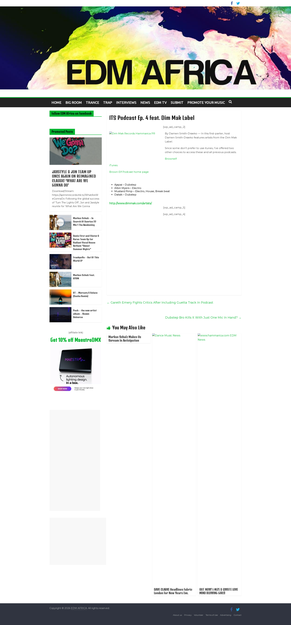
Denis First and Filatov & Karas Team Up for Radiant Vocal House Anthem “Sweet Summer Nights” (86, 242)
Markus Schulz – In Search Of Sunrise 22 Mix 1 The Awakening (84, 221)
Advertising (225, 615)
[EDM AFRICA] (145, 48)
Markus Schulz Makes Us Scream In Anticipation (124, 338)
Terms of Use (212, 615)
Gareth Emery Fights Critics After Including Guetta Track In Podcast (160, 302)
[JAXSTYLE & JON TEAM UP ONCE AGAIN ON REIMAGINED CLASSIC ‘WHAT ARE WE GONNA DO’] (76, 139)
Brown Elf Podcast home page (129, 171)
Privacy (188, 615)
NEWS (145, 102)
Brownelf (171, 158)
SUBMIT (177, 102)
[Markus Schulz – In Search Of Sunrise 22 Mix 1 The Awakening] (60, 216)
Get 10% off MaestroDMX (75, 340)
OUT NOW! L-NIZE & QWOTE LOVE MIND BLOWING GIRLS (218, 591)
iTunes (113, 165)
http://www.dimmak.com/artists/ (130, 203)
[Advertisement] (75, 460)
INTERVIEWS (126, 102)
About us (177, 615)
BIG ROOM (74, 102)
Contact (237, 615)
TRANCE (92, 102)
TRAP (107, 102)
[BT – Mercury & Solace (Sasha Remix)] (60, 291)
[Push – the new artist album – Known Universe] (60, 308)
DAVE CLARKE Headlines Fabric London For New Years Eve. (173, 591)
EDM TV (160, 102)
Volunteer (198, 615)
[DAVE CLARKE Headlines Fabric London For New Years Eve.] (174, 335)
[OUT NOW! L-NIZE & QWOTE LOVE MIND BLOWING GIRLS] (219, 335)
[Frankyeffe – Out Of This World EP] (60, 255)
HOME (56, 102)
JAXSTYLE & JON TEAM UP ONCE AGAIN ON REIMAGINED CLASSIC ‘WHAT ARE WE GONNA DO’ (74, 178)
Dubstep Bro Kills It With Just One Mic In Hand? (203, 317)
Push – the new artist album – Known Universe (85, 313)
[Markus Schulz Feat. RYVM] (60, 273)
